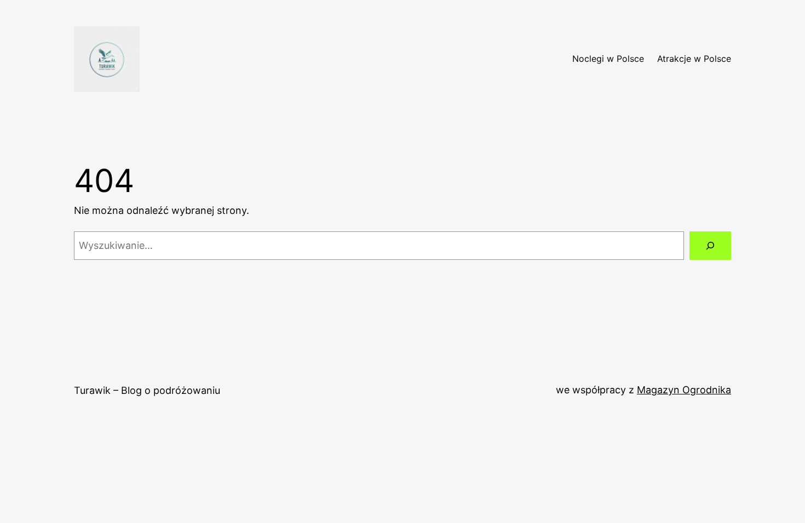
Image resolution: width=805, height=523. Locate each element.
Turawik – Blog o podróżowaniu (147, 390)
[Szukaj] (710, 245)
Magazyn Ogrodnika (684, 390)
